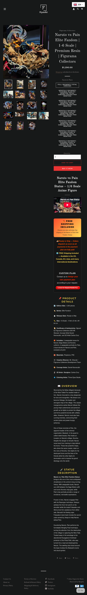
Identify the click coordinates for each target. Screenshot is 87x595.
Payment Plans (67, 80)
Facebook (50, 579)
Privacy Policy (8, 585)
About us (6, 582)
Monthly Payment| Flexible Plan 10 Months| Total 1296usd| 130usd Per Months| (67, 123)
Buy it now (67, 168)
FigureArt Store (78, 579)
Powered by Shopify (77, 582)
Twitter (50, 582)
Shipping (59, 72)
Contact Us (7, 579)
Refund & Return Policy (32, 582)
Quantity (67, 153)
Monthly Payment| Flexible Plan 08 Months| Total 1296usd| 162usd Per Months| (67, 113)
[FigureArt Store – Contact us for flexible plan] (68, 287)
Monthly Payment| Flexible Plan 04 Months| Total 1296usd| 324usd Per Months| (67, 93)
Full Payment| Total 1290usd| (67, 85)
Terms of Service (30, 579)
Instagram (51, 585)
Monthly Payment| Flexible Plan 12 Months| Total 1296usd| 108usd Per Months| (67, 133)
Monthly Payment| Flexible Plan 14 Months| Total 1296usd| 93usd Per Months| (67, 143)
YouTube (50, 589)
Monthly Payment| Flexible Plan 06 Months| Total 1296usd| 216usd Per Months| (67, 103)
